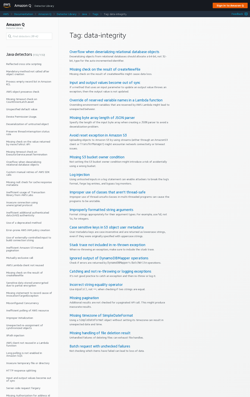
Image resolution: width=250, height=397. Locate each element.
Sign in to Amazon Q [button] (230, 5)
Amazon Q (44, 14)
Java (84, 14)
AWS (6, 14)
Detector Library (66, 14)
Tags (95, 14)
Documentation (23, 14)
